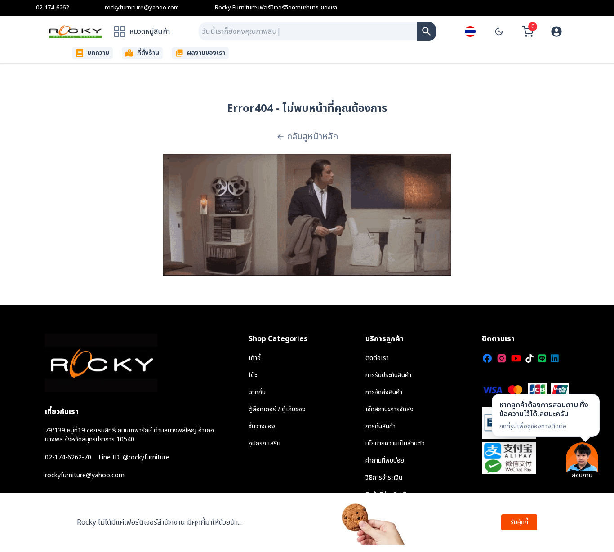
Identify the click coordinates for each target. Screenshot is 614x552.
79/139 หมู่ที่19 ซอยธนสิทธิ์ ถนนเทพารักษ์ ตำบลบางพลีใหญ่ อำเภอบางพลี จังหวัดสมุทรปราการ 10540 (129, 435)
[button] (546, 415)
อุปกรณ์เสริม (264, 443)
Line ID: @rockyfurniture (133, 457)
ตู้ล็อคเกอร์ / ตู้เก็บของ (277, 409)
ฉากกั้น (257, 392)
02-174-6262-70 (68, 457)
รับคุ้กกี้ (519, 522)
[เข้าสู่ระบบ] (556, 31)
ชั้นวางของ (262, 426)
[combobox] (308, 31)
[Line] (542, 358)
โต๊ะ (253, 375)
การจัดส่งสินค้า (383, 392)
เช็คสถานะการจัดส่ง (389, 409)
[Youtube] (516, 358)
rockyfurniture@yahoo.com (142, 7)
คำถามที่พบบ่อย (384, 460)
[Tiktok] (529, 358)
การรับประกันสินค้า (388, 375)
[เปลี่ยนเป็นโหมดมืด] (499, 31)
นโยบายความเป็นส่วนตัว (395, 443)
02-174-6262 (52, 7)
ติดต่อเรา (377, 358)
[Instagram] (501, 358)
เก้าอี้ (255, 358)
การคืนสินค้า (380, 426)
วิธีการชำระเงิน (383, 477)
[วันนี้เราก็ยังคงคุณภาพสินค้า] (426, 31)
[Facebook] (487, 358)
